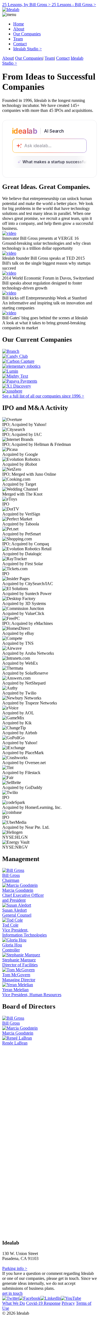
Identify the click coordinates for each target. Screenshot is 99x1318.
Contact (20, 43)
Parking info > (14, 1268)
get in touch (12, 1293)
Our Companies (27, 33)
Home (18, 24)
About (18, 29)
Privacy (68, 1303)
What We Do (13, 1303)
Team (18, 38)
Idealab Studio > (27, 48)
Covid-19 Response (43, 1303)
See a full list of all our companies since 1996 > (43, 396)
